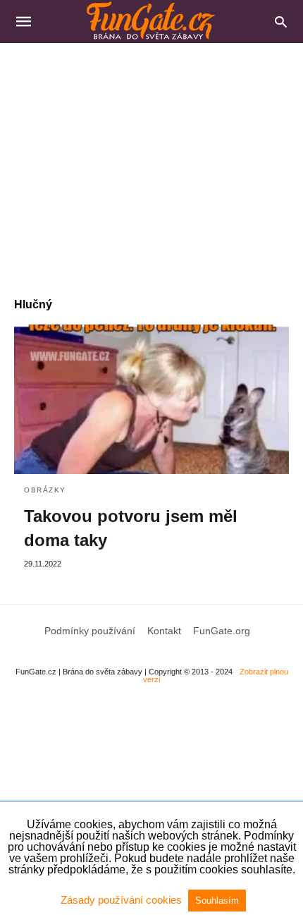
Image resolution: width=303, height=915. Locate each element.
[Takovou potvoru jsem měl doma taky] (151, 399)
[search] (281, 21)
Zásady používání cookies (123, 900)
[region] (151, 163)
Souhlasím (217, 900)
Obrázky (45, 490)
